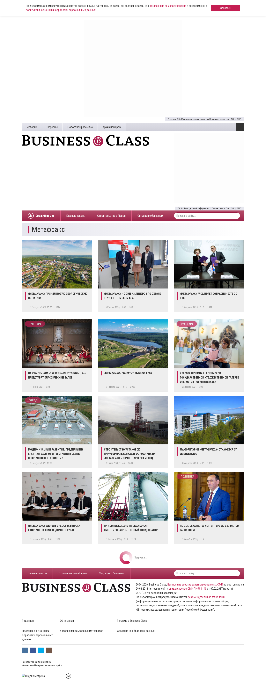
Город (33, 400)
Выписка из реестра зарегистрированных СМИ (195, 584)
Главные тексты (75, 215)
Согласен (225, 8)
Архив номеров (112, 127)
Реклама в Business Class (132, 620)
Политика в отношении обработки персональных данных (37, 635)
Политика (187, 476)
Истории (32, 127)
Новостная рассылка (80, 127)
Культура (35, 324)
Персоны (52, 127)
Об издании (67, 620)
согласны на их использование (168, 6)
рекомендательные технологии (206, 597)
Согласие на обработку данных (136, 631)
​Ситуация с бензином (150, 215)
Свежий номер (45, 215)
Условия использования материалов (81, 631)
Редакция (28, 620)
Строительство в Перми (111, 215)
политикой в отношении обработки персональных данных (61, 10)
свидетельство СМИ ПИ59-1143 (187, 588)
